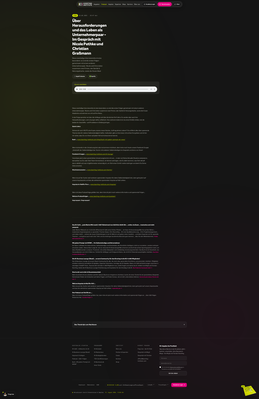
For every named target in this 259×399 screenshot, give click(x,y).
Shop (124, 4)
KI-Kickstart (97, 349)
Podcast (104, 4)
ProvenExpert (163, 385)
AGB (98, 385)
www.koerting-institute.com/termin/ (99, 170)
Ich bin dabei (173, 373)
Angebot (96, 4)
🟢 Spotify (92, 76)
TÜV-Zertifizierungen (101, 359)
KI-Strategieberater (100, 355)
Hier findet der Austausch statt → (142, 268)
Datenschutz (90, 385)
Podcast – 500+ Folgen (79, 359)
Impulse (111, 4)
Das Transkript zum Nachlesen (85, 325)
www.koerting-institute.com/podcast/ (103, 196)
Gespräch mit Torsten (145, 355)
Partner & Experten (122, 352)
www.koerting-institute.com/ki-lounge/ (99, 154)
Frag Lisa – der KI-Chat (145, 349)
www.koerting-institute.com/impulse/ (103, 184)
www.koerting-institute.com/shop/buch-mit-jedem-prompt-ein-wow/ (101, 139)
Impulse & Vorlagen (78, 355)
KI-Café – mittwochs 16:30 (80, 349)
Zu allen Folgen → (87, 297)
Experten (118, 4)
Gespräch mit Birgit (144, 352)
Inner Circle (97, 365)
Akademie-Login (179, 385)
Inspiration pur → (117, 288)
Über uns (137, 4)
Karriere (130, 4)
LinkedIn (151, 385)
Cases (118, 355)
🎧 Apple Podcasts (79, 76)
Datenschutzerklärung (176, 367)
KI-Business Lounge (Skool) (81, 352)
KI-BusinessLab (99, 362)
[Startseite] (85, 4)
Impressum (82, 385)
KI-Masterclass (98, 352)
